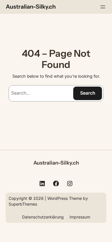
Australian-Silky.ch (31, 6)
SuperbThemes (23, 204)
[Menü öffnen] (102, 6)
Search (87, 93)
